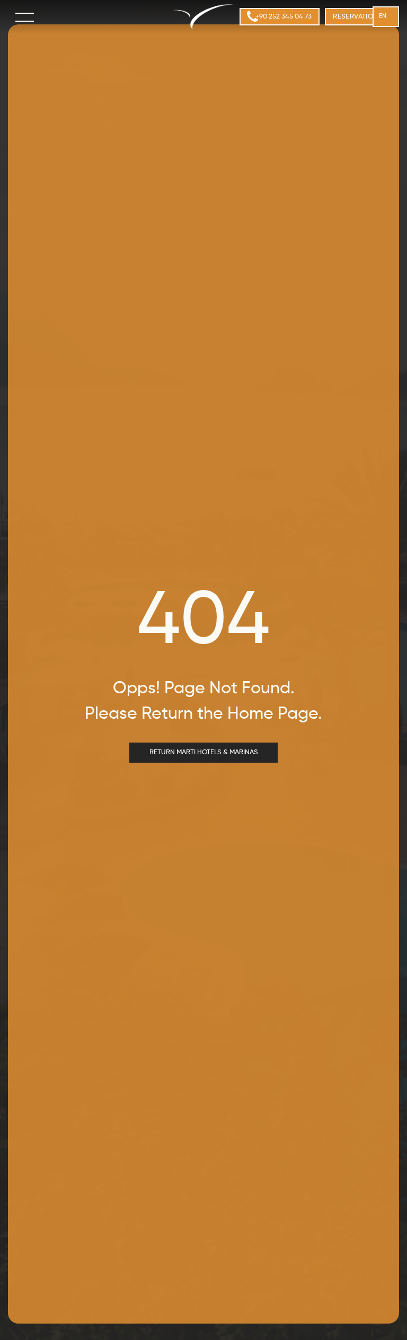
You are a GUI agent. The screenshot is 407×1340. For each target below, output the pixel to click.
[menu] (25, 17)
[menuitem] (360, 17)
